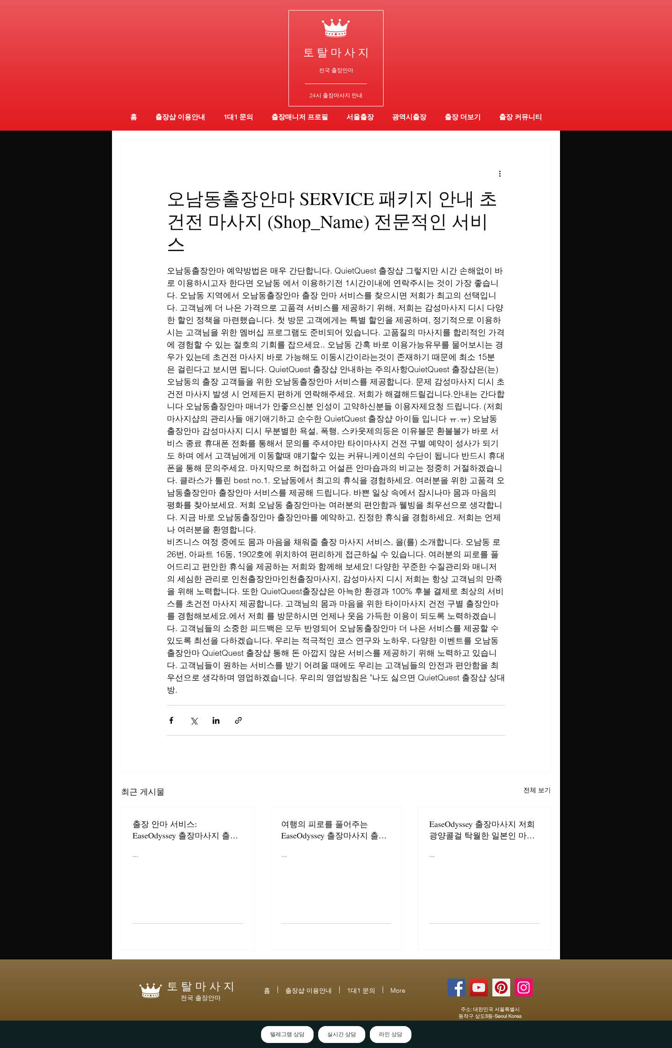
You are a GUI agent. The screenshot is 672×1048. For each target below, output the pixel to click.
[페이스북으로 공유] (171, 720)
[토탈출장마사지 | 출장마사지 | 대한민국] (479, 987)
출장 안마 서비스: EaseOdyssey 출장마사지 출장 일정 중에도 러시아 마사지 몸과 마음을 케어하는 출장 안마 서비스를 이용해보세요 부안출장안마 (186, 829)
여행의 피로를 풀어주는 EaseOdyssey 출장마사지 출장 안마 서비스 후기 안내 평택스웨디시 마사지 (335, 829)
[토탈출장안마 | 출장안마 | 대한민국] (456, 987)
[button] (409, 116)
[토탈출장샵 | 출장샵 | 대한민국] (524, 987)
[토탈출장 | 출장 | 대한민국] (501, 987)
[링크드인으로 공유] (216, 720)
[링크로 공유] (238, 720)
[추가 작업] (499, 173)
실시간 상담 (341, 1034)
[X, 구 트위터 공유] (193, 720)
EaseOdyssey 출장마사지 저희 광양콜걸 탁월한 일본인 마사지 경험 (482, 829)
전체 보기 (537, 790)
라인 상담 (390, 1034)
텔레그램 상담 (287, 1034)
